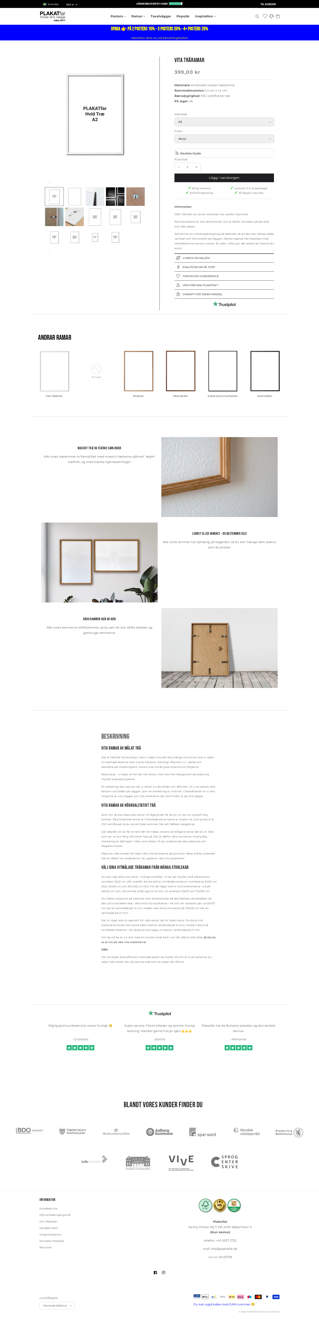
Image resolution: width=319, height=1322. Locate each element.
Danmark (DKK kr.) (55, 1305)
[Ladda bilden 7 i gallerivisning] (74, 217)
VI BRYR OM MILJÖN (196, 258)
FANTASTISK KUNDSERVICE (200, 276)
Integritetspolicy (50, 1234)
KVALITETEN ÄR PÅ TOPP (198, 267)
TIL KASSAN (268, 4)
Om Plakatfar (48, 1221)
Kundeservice (48, 1208)
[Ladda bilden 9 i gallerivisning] (115, 217)
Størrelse (180, 114)
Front (178, 131)
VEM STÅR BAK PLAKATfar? (200, 285)
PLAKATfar (252, 1312)
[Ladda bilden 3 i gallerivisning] (95, 196)
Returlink (46, 1247)
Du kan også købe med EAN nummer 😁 (224, 1304)
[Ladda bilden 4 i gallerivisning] (115, 196)
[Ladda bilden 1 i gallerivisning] (54, 196)
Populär (182, 16)
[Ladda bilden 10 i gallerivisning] (135, 217)
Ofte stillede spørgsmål (55, 1215)
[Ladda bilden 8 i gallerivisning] (95, 217)
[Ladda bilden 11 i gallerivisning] (54, 237)
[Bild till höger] (49, 250)
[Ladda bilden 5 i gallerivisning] (135, 196)
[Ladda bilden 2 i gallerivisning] (74, 196)
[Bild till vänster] (49, 183)
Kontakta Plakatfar (52, 1241)
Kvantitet (181, 159)
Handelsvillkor (49, 1228)
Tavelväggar (161, 16)
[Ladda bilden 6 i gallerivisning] (54, 217)
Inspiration (204, 16)
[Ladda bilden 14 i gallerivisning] (115, 237)
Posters (117, 16)
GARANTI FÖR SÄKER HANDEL (202, 294)
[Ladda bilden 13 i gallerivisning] (95, 237)
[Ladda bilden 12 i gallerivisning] (74, 237)
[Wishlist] (265, 16)
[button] (52, 4)
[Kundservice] (272, 17)
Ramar (137, 16)
